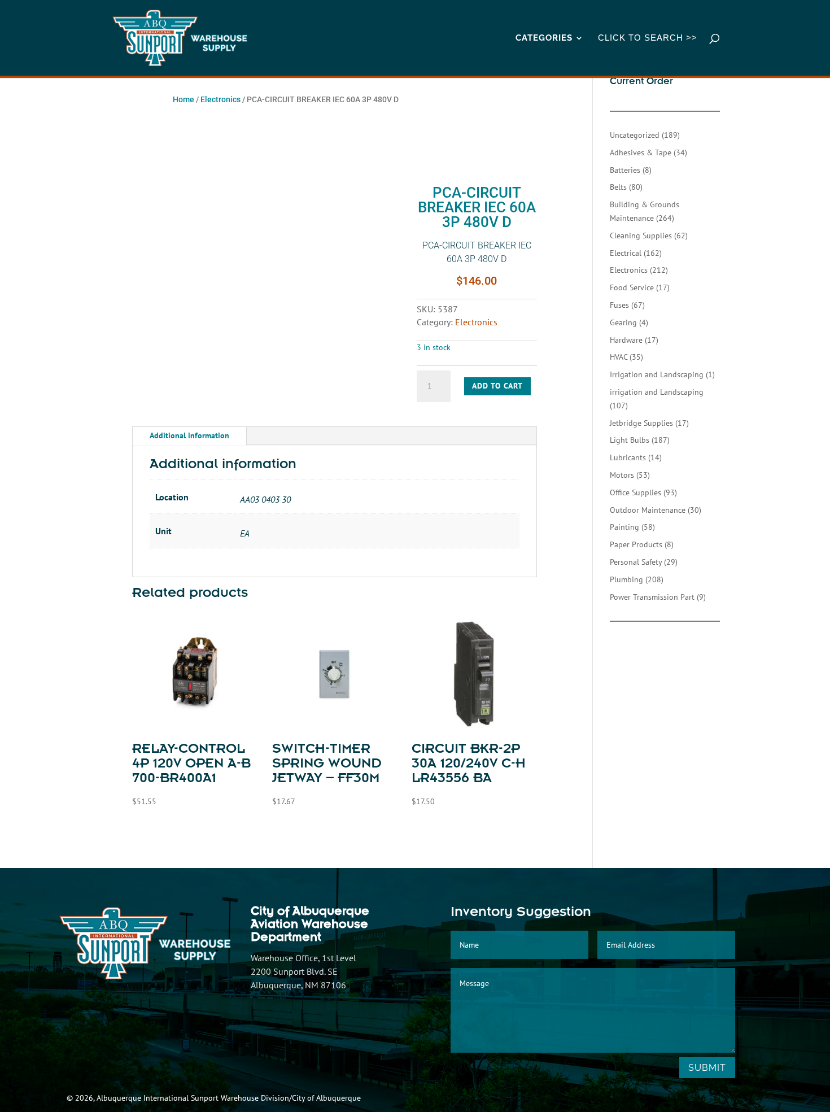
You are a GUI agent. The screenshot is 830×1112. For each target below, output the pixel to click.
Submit (707, 1067)
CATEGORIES (544, 38)
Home (183, 99)
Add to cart (497, 386)
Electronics (220, 99)
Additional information (189, 435)
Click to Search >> (647, 38)
